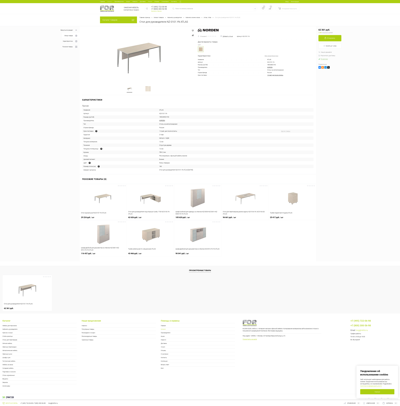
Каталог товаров (109, 20)
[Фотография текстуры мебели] (90, 163)
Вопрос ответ (165, 364)
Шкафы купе (6, 357)
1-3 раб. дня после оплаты (275, 75)
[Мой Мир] (325, 67)
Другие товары (285, 131)
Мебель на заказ (7, 364)
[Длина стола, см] (99, 166)
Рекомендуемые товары (89, 336)
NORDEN (269, 67)
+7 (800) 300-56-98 (39, 403)
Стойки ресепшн (7, 336)
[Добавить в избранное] (193, 31)
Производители (119, 1)
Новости (134, 1)
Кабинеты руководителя (9, 329)
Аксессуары (6, 386)
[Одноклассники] (322, 67)
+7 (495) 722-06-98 (26, 403)
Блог (162, 368)
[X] (328, 67)
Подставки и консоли (9, 372)
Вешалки (5, 379)
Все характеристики (271, 56)
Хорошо (377, 392)
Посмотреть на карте (250, 339)
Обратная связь (11, 403)
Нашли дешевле (326, 52)
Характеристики (68, 41)
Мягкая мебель (7, 343)
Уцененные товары (87, 340)
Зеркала (5, 382)
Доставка (142, 1)
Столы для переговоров (9, 340)
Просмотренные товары (200, 270)
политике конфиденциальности (371, 386)
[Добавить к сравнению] (193, 35)
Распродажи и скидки (88, 333)
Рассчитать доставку (328, 55)
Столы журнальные (8, 375)
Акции (128, 1)
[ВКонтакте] (319, 67)
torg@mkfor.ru (362, 330)
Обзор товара (68, 36)
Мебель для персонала (9, 325)
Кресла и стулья (7, 333)
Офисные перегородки (9, 347)
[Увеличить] (138, 55)
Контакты (174, 1)
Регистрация (295, 1)
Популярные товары (88, 329)
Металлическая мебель (9, 350)
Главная (102, 1)
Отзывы (156, 1)
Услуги (150, 1)
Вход (287, 1)
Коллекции (164, 361)
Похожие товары (67, 47)
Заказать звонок (156, 11)
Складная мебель (7, 368)
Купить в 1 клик (331, 46)
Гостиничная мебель (8, 361)
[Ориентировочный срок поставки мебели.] (96, 131)
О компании (165, 1)
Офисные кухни (7, 354)
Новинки (84, 325)
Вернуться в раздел (67, 30)
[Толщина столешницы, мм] (101, 149)
